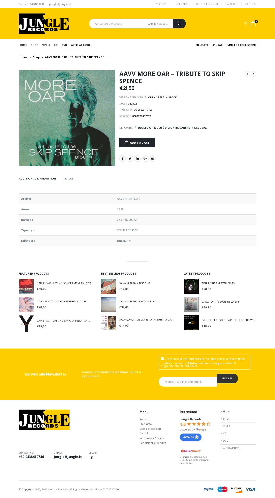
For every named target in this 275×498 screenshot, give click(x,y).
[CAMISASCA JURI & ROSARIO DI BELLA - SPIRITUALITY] (26, 323)
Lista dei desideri (207, 4)
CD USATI (201, 45)
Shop (36, 57)
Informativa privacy (205, 363)
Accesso (250, 4)
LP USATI (217, 45)
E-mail (153, 158)
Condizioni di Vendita (153, 443)
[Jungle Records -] (44, 23)
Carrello (231, 4)
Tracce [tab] (68, 178)
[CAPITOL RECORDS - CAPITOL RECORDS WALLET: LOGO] (191, 322)
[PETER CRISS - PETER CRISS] (191, 286)
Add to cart (140, 143)
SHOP (34, 45)
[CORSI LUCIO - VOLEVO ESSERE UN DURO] (26, 304)
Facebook (122, 158)
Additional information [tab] (37, 178)
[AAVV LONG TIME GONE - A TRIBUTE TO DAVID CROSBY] (108, 322)
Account (162, 4)
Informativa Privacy (152, 438)
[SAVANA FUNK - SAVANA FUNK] (108, 304)
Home (23, 45)
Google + (145, 158)
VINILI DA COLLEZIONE (241, 45)
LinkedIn (137, 158)
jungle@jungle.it (68, 456)
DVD (64, 45)
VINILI (46, 45)
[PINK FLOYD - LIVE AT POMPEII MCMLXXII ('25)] (26, 286)
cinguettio (130, 158)
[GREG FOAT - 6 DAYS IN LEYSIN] (191, 304)
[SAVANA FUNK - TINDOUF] (108, 286)
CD (55, 45)
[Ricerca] (179, 23)
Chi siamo (182, 4)
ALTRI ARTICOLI (81, 45)
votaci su (188, 437)
